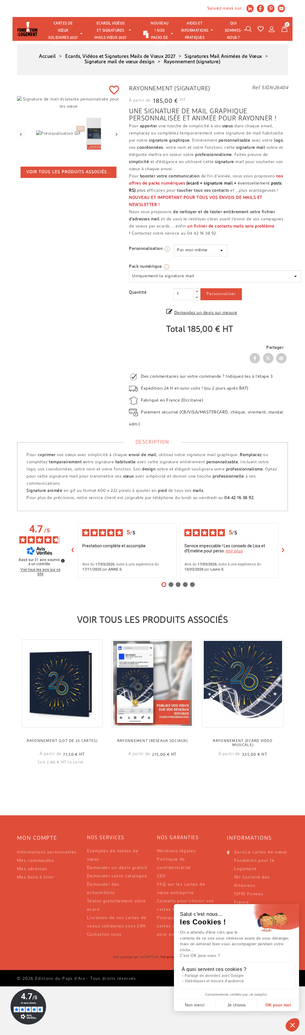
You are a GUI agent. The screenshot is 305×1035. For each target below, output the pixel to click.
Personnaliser (221, 294)
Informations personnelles (47, 852)
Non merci (194, 1005)
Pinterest (281, 358)
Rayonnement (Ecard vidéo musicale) (243, 743)
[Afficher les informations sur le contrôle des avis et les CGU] (62, 560)
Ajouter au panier (62, 692)
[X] (268, 358)
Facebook (255, 358)
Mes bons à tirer (35, 877)
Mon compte (37, 838)
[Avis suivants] (283, 550)
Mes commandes (35, 861)
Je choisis (236, 1005)
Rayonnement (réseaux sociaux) (152, 741)
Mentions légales (176, 851)
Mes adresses (32, 869)
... (69, 172)
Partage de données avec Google (214, 976)
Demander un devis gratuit (117, 868)
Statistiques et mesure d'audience (214, 981)
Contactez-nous (104, 934)
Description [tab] (152, 442)
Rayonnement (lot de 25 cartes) (62, 741)
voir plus (234, 551)
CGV (161, 876)
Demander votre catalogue (117, 876)
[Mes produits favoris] (260, 29)
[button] (292, 1025)
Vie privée (169, 957)
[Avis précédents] (73, 550)
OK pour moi (278, 1005)
